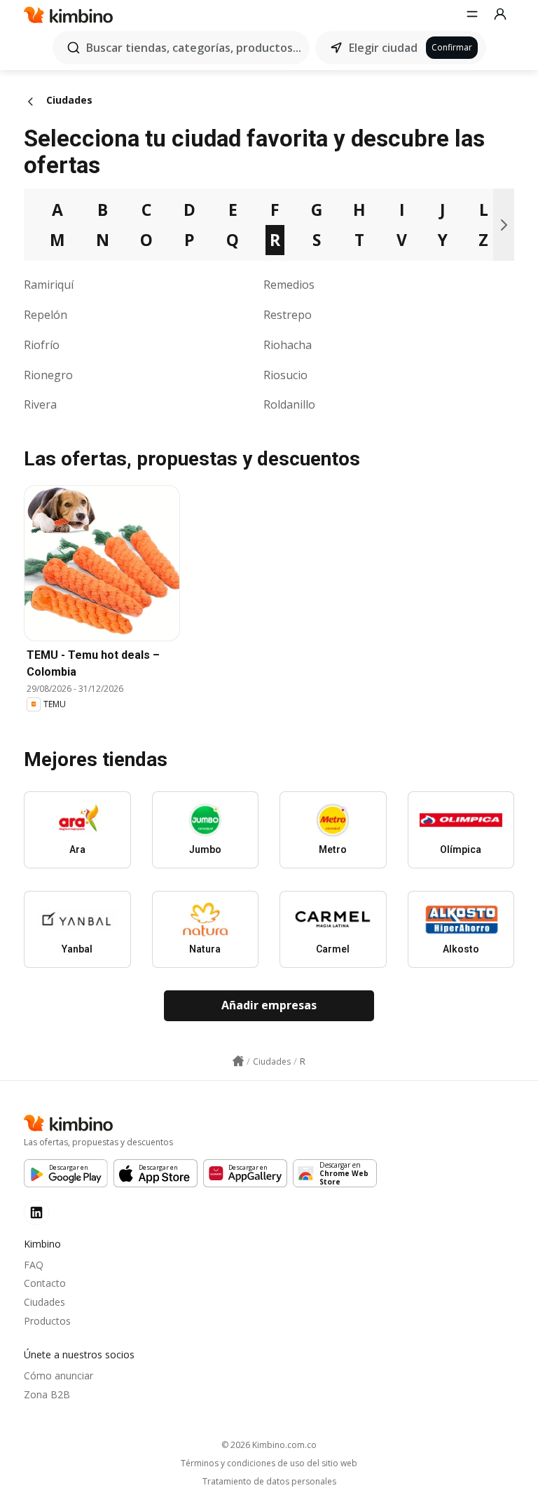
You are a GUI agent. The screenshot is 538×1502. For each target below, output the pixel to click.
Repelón (45, 314)
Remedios (289, 284)
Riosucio (285, 375)
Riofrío (42, 345)
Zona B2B (47, 1394)
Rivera (40, 404)
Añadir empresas (269, 1005)
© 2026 (269, 1445)
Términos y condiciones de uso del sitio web (269, 1463)
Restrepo (287, 314)
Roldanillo (289, 404)
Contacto (45, 1283)
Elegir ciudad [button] (383, 47)
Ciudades (44, 1302)
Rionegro (48, 375)
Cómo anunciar (58, 1375)
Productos (47, 1320)
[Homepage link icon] (238, 1061)
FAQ (33, 1264)
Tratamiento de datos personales (269, 1481)
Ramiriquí (49, 284)
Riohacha (287, 345)
